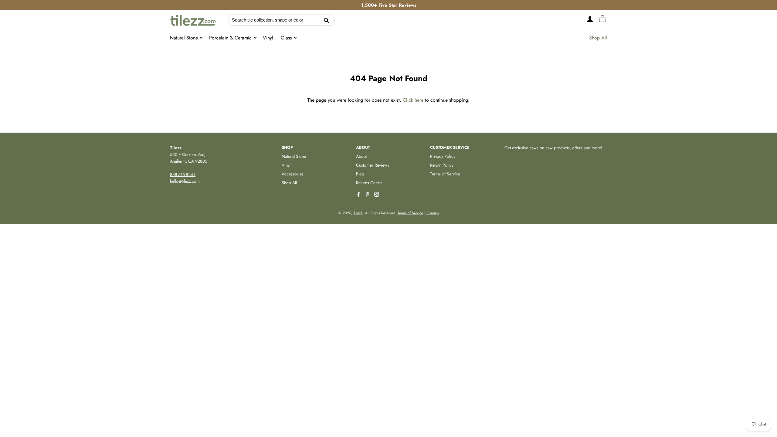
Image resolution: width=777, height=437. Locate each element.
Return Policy (441, 165)
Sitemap (432, 213)
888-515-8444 (182, 174)
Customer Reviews (372, 165)
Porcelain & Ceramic (231, 37)
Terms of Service (445, 174)
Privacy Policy (442, 156)
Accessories (293, 174)
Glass (287, 37)
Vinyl (268, 37)
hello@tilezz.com (185, 181)
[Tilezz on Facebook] (359, 194)
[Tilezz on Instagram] (377, 194)
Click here (413, 100)
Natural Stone (184, 37)
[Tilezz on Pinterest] (368, 194)
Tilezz (358, 213)
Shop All (598, 37)
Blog (360, 174)
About (361, 156)
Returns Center (369, 183)
